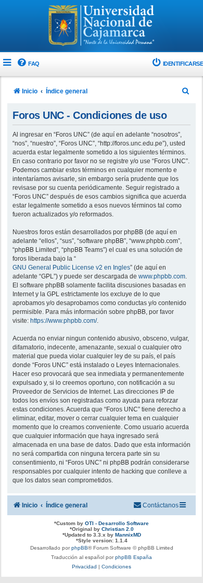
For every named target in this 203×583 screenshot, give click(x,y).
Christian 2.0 (118, 529)
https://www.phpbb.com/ (63, 320)
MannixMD (128, 535)
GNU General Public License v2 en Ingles (71, 267)
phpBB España (133, 557)
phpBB (79, 548)
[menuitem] (28, 64)
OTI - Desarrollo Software (117, 523)
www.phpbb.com (161, 276)
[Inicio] (101, 26)
